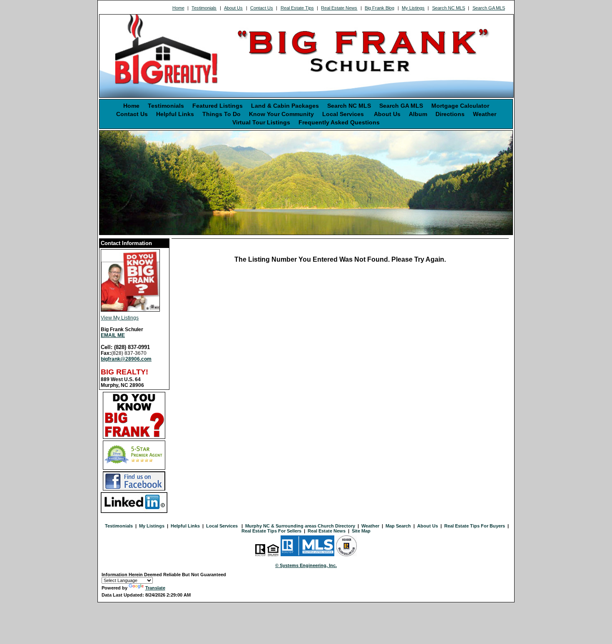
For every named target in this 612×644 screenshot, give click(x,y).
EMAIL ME (113, 335)
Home (178, 7)
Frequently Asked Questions (339, 122)
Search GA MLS (489, 7)
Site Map (361, 530)
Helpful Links (175, 114)
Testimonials (204, 7)
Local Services (344, 114)
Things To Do (221, 114)
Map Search (398, 525)
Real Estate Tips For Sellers (271, 530)
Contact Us (261, 7)
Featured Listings (217, 105)
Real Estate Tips (297, 7)
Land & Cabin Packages (285, 105)
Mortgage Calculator (460, 105)
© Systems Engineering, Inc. (306, 565)
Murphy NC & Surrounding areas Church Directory (300, 525)
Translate (155, 587)
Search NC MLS (448, 7)
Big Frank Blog (379, 7)
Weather (484, 114)
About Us (233, 7)
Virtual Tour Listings (261, 122)
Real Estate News (339, 7)
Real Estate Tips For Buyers (474, 525)
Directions (450, 114)
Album (418, 114)
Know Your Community (281, 114)
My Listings (413, 7)
